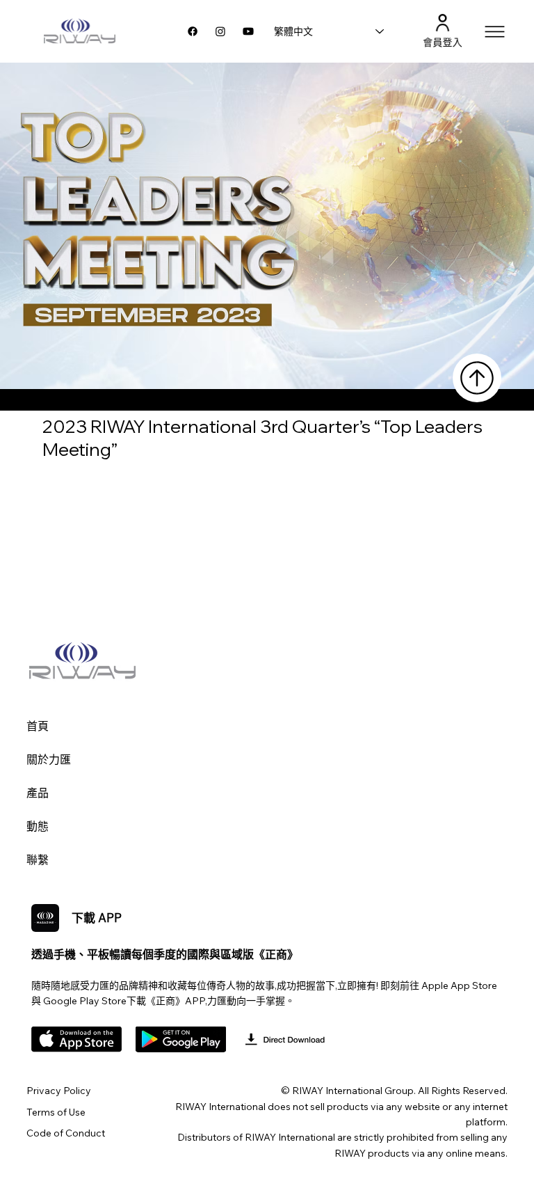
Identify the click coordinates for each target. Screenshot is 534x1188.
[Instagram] (220, 31)
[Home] (477, 378)
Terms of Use (56, 1112)
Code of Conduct (65, 1133)
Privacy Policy (58, 1090)
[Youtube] (248, 31)
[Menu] (495, 31)
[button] (442, 22)
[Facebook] (192, 31)
